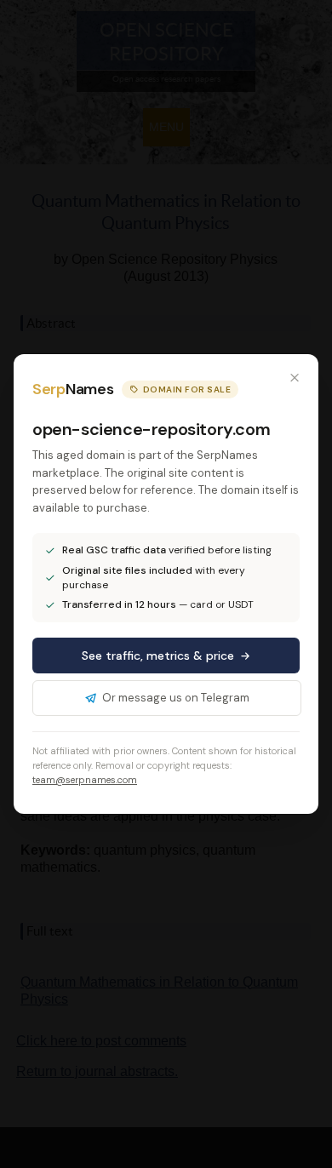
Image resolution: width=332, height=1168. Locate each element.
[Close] (294, 378)
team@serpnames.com (84, 780)
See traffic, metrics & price (158, 655)
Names (72, 389)
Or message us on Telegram (175, 697)
